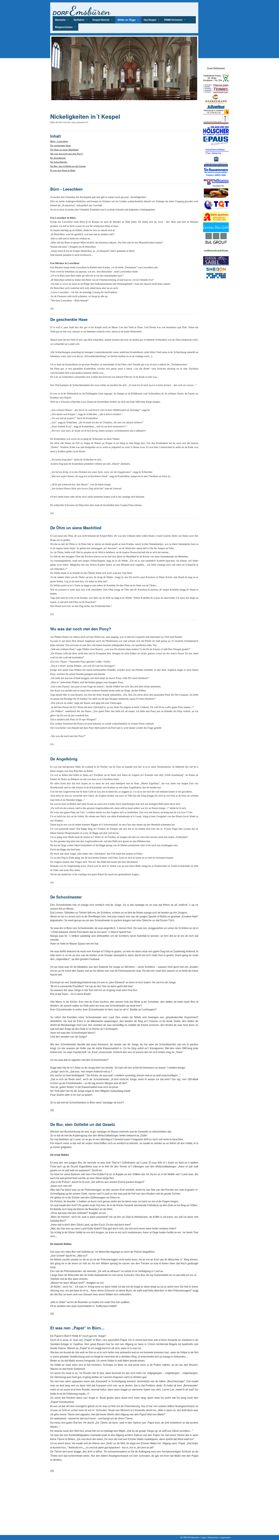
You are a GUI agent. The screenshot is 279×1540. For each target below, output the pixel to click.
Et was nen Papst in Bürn (62, 170)
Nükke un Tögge (127, 19)
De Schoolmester (58, 162)
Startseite (60, 19)
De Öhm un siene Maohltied (64, 149)
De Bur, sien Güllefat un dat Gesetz (68, 166)
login (203, 1537)
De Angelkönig (58, 158)
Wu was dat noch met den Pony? (66, 153)
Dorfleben (79, 19)
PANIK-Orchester (173, 19)
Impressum (225, 1537)
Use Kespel (150, 19)
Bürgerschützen (64, 27)
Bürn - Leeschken (59, 141)
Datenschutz (213, 1537)
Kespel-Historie (101, 19)
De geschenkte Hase (60, 145)
